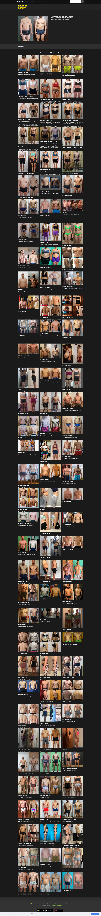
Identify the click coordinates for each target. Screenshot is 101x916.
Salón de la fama (32, 1)
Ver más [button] (42, 1)
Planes (26, 1)
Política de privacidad (55, 907)
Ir (82, 1)
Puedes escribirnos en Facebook (56, 905)
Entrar (47, 1)
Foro (38, 1)
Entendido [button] (95, 913)
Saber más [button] (33, 913)
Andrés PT (20, 2)
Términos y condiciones (46, 907)
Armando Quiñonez (28, 12)
